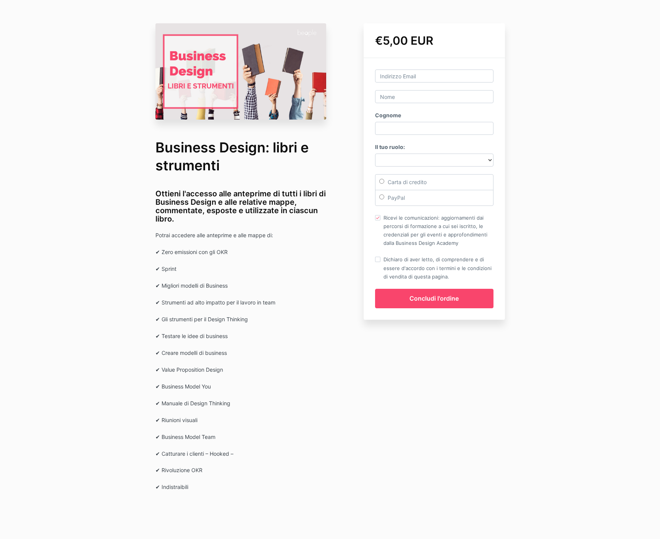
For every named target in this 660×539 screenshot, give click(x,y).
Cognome (388, 115)
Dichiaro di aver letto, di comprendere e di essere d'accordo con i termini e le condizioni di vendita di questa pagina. (437, 267)
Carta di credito (406, 182)
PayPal (395, 197)
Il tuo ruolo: (390, 147)
